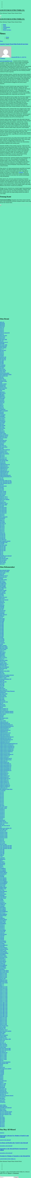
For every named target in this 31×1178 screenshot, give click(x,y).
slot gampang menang (5, 541)
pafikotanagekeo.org (5, 464)
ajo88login (2, 904)
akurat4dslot (3, 908)
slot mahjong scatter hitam (6, 789)
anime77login (3, 955)
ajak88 (1, 899)
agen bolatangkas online (5, 374)
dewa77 (2, 405)
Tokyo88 (2, 680)
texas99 (2, 448)
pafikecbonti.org (4, 774)
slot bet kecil (3, 350)
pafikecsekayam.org (4, 783)
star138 (1, 603)
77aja (1, 856)
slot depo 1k (3, 1051)
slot (1, 826)
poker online (3, 433)
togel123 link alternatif (5, 1140)
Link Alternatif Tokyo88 (6, 482)
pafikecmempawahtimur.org (6, 754)
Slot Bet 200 (3, 830)
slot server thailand (4, 667)
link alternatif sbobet (5, 570)
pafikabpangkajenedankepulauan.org (8, 743)
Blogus (9, 1173)
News (1, 41)
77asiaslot (2, 857)
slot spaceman (3, 486)
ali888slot (2, 918)
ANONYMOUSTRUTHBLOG (12, 10)
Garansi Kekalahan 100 (5, 679)
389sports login (3, 980)
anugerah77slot (3, 957)
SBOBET (2, 396)
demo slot (2, 1100)
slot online (2, 389)
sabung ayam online (4, 671)
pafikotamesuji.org (4, 467)
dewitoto (2, 426)
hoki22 (1, 1075)
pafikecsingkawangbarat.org (6, 744)
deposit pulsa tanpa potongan (7, 675)
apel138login (3, 961)
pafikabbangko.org (4, 471)
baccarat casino (3, 806)
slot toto (2, 351)
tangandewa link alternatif (6, 1145)
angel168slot (3, 941)
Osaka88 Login (3, 542)
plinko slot (2, 533)
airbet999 (2, 895)
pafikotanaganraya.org (5, 732)
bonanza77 (2, 420)
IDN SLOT (3, 393)
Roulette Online (4, 646)
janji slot (2, 839)
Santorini (21, 172)
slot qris (2, 669)
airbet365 (2, 892)
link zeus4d (2, 1109)
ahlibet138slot (3, 887)
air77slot (2, 890)
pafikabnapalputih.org (5, 730)
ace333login (3, 869)
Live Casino (3, 720)
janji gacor (2, 841)
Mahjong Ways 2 (4, 664)
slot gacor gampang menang (6, 711)
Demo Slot (2, 704)
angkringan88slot (4, 953)
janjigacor (2, 809)
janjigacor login (3, 832)
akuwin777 (2, 912)
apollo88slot (3, 966)
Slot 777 (2, 984)
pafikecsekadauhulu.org (5, 770)
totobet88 (2, 398)
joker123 (2, 443)
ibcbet (1, 707)
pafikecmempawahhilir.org (6, 751)
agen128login (3, 879)
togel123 (2, 1132)
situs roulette (3, 379)
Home (4, 24)
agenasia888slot (4, 882)
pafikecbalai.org (4, 771)
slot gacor (2, 392)
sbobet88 (2, 343)
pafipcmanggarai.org (5, 734)
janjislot (2, 355)
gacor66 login (3, 507)
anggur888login (4, 945)
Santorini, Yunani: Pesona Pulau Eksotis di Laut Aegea (14, 44)
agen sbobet (3, 562)
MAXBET (2, 653)
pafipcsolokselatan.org (5, 475)
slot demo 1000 (3, 693)
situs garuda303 (3, 516)
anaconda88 (3, 930)
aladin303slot (3, 915)
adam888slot (3, 871)
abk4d (1, 865)
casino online (3, 1036)
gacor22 (2, 715)
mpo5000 (2, 620)
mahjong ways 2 (4, 342)
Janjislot (2, 444)
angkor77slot (3, 950)
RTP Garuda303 (4, 410)
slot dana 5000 (3, 339)
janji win (2, 322)
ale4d (1, 916)
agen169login (3, 880)
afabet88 (2, 876)
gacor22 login (3, 844)
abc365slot (2, 863)
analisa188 (2, 931)
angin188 (2, 946)
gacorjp (2, 429)
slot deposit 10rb (4, 701)
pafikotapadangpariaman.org (7, 726)
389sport (2, 616)
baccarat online (3, 437)
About (4, 25)
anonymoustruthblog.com (6, 61)
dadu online (3, 1032)
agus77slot (2, 886)
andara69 (2, 935)
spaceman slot (3, 346)
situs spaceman (3, 1044)
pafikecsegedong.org (5, 755)
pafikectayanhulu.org (5, 785)
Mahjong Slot (3, 681)
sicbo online (3, 1027)
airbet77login (3, 894)
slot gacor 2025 (3, 447)
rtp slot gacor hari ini (5, 825)
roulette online (3, 579)
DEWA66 (2, 323)
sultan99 (2, 607)
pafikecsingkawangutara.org (6, 750)
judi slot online (3, 387)
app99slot (2, 969)
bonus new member (4, 499)
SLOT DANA (3, 657)
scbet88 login (3, 583)
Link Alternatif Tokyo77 (6, 483)
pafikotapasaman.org (5, 723)
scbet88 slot (3, 585)
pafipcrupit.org (3, 469)
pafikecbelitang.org (4, 762)
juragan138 (2, 610)
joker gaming (3, 347)
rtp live (1, 703)
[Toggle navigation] (0, 17)
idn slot (1, 340)
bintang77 (2, 611)
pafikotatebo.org (4, 473)
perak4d (2, 400)
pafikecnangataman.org (5, 767)
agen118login (3, 877)
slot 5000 (2, 1033)
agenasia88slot (3, 883)
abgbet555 (2, 864)
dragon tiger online (4, 571)
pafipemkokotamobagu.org (6, 739)
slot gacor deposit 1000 (5, 1113)
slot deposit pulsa (4, 718)
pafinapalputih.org (4, 728)
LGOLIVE (2, 417)
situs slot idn (3, 370)
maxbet (1, 716)
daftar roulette (3, 383)
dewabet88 (2, 425)
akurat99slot (3, 910)
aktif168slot (3, 907)
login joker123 (3, 614)
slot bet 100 (2, 546)
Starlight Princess (4, 1092)
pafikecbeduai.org (4, 773)
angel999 (2, 943)
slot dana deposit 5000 (5, 1048)
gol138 (1, 406)
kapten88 (2, 613)
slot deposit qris (3, 1052)
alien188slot (3, 920)
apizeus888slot (3, 965)
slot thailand (3, 441)
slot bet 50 (2, 1086)
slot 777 (2, 349)
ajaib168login (3, 896)
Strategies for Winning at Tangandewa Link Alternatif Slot (15, 1156)
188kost (2, 855)
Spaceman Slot (3, 668)
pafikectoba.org (3, 787)
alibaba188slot (3, 919)
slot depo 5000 (3, 545)
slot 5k (1, 551)
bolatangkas (3, 463)
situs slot (2, 574)
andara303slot (3, 934)
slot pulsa (2, 699)
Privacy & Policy (7, 30)
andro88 (2, 938)
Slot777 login (3, 677)
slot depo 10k (3, 1088)
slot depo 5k (3, 359)
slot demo (2, 1098)
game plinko (3, 1105)
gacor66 (2, 367)
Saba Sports (3, 714)
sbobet (1, 439)
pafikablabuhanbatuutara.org (7, 736)
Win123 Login (3, 973)
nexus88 (2, 621)
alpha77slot (2, 922)
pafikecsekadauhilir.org (5, 769)
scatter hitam (3, 1047)
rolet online (2, 371)
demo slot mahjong (4, 453)
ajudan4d (2, 906)
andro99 (2, 939)
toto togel (2, 525)
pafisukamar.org (4, 465)
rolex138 (2, 402)
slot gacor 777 (3, 457)
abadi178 (2, 861)
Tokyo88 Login (3, 829)
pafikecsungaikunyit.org (5, 759)
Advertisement (6, 27)
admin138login (3, 872)
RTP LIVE (2, 397)
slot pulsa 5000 (3, 344)
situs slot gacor (3, 335)
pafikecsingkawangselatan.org (7, 746)
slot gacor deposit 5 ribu (5, 1114)
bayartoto (2, 418)
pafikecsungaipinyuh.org (6, 758)
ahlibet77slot (3, 888)
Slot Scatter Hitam (4, 970)
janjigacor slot (3, 451)
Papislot (2, 412)
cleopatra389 (14, 57)
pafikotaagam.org (4, 722)
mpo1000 (2, 618)
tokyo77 (2, 719)
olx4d (1, 404)
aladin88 (2, 606)
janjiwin (2, 328)
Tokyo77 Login (3, 989)
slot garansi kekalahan (5, 1062)
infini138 (2, 605)
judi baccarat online (4, 373)
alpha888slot (3, 923)
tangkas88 (2, 1087)
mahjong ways (3, 1037)
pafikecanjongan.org (5, 753)
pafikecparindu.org (4, 782)
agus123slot (3, 884)
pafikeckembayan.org (5, 778)
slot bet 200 (2, 547)
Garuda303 (2, 365)
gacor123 (2, 514)
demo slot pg (3, 821)
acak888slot (3, 868)
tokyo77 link (3, 1083)
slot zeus (2, 500)
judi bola (2, 378)
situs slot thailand (4, 435)
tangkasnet (2, 336)
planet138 (2, 602)
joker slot (2, 824)
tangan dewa (3, 502)
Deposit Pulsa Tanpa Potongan (7, 691)
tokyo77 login (3, 1053)
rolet (1, 382)
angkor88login (3, 951)
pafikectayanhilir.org (5, 786)
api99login (2, 963)
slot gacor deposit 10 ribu (6, 1111)
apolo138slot (3, 967)
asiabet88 (2, 416)
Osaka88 (2, 543)
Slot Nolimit (3, 695)
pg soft (1, 477)
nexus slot (2, 338)
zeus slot (2, 1041)
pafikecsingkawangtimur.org (6, 749)
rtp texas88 (2, 591)
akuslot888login (4, 911)
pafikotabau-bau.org (5, 742)
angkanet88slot (3, 947)
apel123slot (2, 959)
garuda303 (2, 366)
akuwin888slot (3, 914)
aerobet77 (2, 875)
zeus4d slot (2, 461)
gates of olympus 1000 (5, 1039)
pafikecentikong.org (4, 775)
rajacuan (2, 641)
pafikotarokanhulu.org (5, 727)
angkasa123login (4, 949)
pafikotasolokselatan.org (6, 476)
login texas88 (3, 590)
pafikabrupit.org (4, 468)
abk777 (2, 867)
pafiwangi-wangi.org (5, 735)
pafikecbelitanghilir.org (5, 763)
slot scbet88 (3, 582)
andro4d (2, 937)
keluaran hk (3, 385)
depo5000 (2, 422)
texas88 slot (3, 593)
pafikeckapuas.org (4, 777)
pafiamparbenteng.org (5, 740)
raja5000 (2, 638)
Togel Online (3, 649)
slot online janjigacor (5, 449)
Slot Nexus (2, 700)
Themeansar (16, 1173)
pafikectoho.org (3, 761)
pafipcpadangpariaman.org (6, 724)
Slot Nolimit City (4, 708)
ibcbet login (3, 1084)
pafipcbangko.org (4, 472)
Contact (5, 28)
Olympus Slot (3, 665)
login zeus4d (3, 491)
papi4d (1, 637)
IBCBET (2, 394)
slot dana (2, 684)
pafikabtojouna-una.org (5, 738)
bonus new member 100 (5, 828)
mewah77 (2, 401)
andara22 (2, 933)
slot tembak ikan (4, 375)
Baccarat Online (4, 648)
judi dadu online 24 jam (5, 480)
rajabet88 (2, 640)
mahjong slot (3, 357)
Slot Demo (2, 369)
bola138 (2, 408)
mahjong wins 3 (4, 496)
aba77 (1, 860)
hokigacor (2, 432)
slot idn (1, 377)
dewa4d (2, 424)
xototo (1, 644)
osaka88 (2, 1070)
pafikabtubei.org (4, 731)
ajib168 (2, 900)
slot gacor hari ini (4, 599)
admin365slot (3, 873)
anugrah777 (3, 958)
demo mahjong (3, 1106)
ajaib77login (3, 898)
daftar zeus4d (3, 1110)
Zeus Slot (2, 673)
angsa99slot (3, 954)
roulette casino (3, 381)
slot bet (1, 1060)
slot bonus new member (5, 1031)
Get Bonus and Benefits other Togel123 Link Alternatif (14, 1142)
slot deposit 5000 (4, 460)
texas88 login (3, 539)
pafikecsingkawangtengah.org (7, 747)
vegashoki (2, 642)
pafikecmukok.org (4, 781)
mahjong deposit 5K (5, 332)
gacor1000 (2, 428)
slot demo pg (3, 445)
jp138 (1, 617)
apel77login (3, 962)
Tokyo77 (2, 650)
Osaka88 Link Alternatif (6, 555)
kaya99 (1, 609)
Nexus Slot (2, 661)
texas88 (2, 361)
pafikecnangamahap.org (5, 765)
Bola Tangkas (3, 645)
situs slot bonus (3, 1045)
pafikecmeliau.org (4, 779)
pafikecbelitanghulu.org (5, 766)
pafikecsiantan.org (4, 757)
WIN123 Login (3, 986)
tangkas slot (3, 386)
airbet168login (3, 891)
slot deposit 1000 (4, 1063)
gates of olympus (4, 822)
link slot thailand (4, 1035)
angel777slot (3, 942)
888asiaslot (2, 859)
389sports (2, 520)
